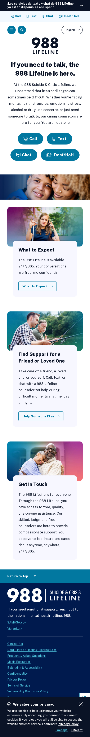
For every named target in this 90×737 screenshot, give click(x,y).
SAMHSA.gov (16, 622)
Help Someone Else (38, 416)
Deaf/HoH (71, 16)
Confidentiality (17, 673)
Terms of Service (18, 685)
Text (33, 16)
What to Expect (35, 286)
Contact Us (15, 643)
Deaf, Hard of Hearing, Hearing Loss (32, 650)
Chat (49, 16)
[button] (11, 30)
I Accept (61, 730)
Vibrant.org (14, 628)
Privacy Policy (16, 679)
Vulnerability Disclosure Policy (27, 691)
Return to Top (17, 576)
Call (18, 16)
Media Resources (19, 661)
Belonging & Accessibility (24, 667)
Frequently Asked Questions (26, 655)
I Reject (77, 730)
